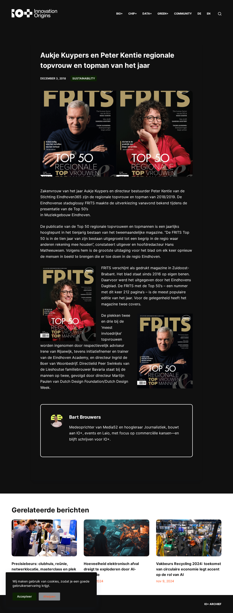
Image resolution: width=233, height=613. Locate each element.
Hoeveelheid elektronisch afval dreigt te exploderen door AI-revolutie (111, 569)
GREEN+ (162, 13)
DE (199, 13)
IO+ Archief (212, 604)
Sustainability (83, 78)
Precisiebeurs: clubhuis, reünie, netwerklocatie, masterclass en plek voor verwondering (44, 569)
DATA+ (147, 13)
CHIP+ (132, 13)
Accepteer (24, 596)
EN (208, 13)
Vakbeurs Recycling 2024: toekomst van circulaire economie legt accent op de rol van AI (188, 569)
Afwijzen (49, 596)
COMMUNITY (183, 13)
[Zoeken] (219, 13)
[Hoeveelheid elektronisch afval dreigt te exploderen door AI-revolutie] (116, 537)
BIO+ (119, 13)
